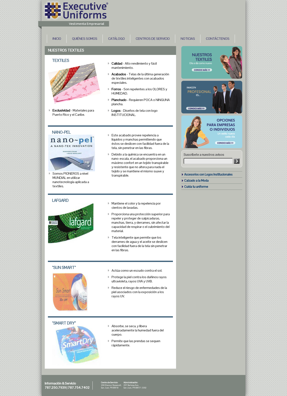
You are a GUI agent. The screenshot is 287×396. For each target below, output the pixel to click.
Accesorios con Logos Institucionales (208, 174)
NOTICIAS (188, 38)
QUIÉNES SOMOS (84, 38)
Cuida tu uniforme (196, 187)
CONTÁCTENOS (217, 38)
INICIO (57, 38)
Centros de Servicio (153, 38)
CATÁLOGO (116, 38)
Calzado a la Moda (196, 180)
